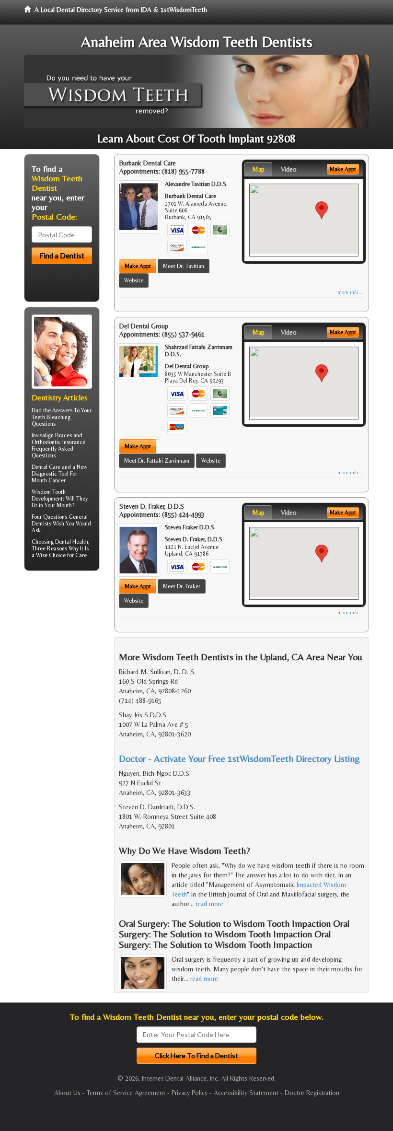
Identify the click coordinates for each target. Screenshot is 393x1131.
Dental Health (71, 541)
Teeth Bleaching (51, 417)
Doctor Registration (312, 1092)
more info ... (350, 292)
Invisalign (43, 435)
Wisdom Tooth (49, 492)
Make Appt (138, 266)
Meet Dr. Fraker (181, 586)
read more (209, 904)
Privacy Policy (190, 1092)
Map (258, 169)
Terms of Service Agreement (126, 1092)
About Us (67, 1092)
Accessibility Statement (246, 1092)
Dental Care (46, 467)
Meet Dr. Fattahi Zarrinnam (156, 460)
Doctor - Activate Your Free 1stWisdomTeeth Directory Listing (239, 758)
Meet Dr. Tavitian (183, 266)
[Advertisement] (73, 652)
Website (133, 280)
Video (289, 169)
